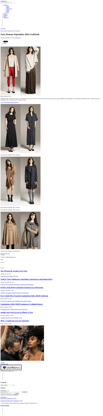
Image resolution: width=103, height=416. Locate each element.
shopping (12, 257)
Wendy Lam (17, 37)
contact (5, 16)
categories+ (5, 5)
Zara (58, 98)
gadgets (8, 10)
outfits (7, 11)
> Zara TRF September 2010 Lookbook (9, 102)
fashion (7, 7)
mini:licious (5, 17)
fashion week (9, 8)
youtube (5, 13)
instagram (5, 15)
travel (7, 12)
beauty (7, 6)
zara (15, 257)
